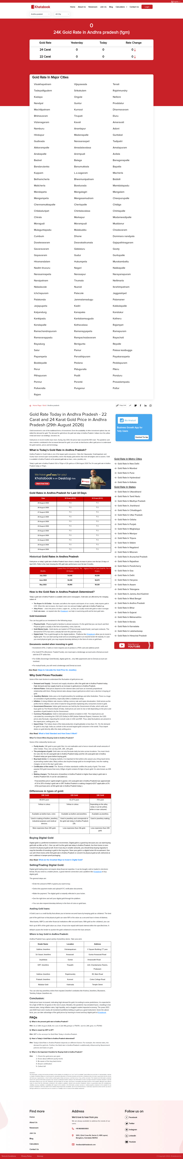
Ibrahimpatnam (121, 286)
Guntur (78, 103)
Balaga (78, 160)
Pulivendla (39, 388)
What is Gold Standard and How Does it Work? (58, 733)
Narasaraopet (81, 141)
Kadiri (77, 305)
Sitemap (40, 1156)
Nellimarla (118, 280)
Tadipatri (117, 141)
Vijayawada (80, 84)
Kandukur (118, 312)
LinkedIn (132, 1136)
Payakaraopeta (121, 356)
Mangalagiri (80, 191)
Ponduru (117, 375)
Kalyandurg (40, 312)
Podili (77, 375)
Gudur (77, 255)
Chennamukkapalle (44, 204)
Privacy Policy (26, 1156)
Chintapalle (119, 210)
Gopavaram (40, 255)
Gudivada (39, 141)
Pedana (78, 362)
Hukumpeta (80, 261)
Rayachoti (118, 337)
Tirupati (78, 115)
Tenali (116, 84)
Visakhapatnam (42, 84)
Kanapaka (79, 312)
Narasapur (80, 274)
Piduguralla (80, 369)
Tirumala (79, 280)
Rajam (37, 394)
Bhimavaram (41, 115)
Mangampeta (41, 198)
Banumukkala (81, 166)
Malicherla (39, 185)
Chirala (38, 217)
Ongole (78, 96)
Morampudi (80, 223)
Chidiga (117, 204)
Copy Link (123, 405)
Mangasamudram (83, 198)
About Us (82, 7)
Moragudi (39, 223)
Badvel (38, 160)
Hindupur (39, 134)
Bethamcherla (41, 179)
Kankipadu (40, 318)
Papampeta (40, 356)
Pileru (116, 369)
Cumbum (39, 236)
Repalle (117, 343)
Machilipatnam (42, 109)
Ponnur (38, 381)
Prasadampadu (121, 381)
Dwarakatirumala (83, 242)
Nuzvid (78, 286)
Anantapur (80, 128)
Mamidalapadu (121, 185)
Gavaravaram (41, 248)
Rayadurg (39, 343)
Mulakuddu (80, 229)
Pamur (77, 350)
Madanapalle (81, 134)
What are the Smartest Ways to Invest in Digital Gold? (61, 860)
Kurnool (78, 109)
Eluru (115, 115)
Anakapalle (40, 153)
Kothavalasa (81, 324)
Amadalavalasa (82, 147)
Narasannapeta (42, 274)
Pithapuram (40, 375)
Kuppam (38, 172)
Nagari (78, 267)
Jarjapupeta (40, 305)
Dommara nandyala (123, 236)
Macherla (118, 172)
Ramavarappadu (43, 337)
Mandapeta (40, 191)
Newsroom (92, 7)
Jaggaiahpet (120, 293)
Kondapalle (40, 324)
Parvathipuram (82, 356)
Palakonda (40, 299)
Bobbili (116, 179)
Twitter (131, 1123)
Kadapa (38, 96)
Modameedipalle (122, 217)
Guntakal (118, 134)
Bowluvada (80, 185)
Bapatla (117, 166)
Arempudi (79, 153)
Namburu (39, 128)
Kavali (77, 122)
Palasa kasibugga (122, 350)
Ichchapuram (41, 293)
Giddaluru (79, 248)
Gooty (116, 248)
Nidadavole (40, 286)
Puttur (116, 388)
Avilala (116, 153)
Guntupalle (119, 255)
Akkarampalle (41, 147)
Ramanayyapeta (83, 331)
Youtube (132, 1142)
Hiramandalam (42, 261)
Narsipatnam (41, 280)
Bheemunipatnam (84, 179)
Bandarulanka (41, 166)
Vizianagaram (41, 122)
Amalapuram (120, 147)
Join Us (103, 7)
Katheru (117, 318)
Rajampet (118, 324)
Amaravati (118, 122)
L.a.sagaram (81, 172)
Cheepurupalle (121, 198)
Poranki (78, 381)
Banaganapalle (121, 160)
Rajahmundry (120, 90)
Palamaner (119, 299)
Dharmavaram (120, 109)
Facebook (132, 1117)
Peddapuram (120, 362)
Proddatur (118, 103)
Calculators (120, 7)
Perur (37, 369)
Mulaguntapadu (42, 229)
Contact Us (134, 7)
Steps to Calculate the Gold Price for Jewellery (57, 670)
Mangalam (118, 191)
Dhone (78, 236)
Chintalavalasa (82, 210)
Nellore (117, 96)
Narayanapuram (122, 274)
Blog (111, 7)
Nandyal (38, 103)
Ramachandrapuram (45, 331)
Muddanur (118, 223)
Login (147, 7)
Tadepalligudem (43, 90)
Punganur (79, 388)
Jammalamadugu (83, 299)
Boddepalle (40, 362)
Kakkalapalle (120, 305)
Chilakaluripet (41, 210)
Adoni (116, 128)
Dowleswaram (42, 242)
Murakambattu (121, 261)
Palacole (79, 293)
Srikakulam (80, 90)
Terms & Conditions (9, 1156)
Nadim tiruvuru (42, 267)
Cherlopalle (80, 204)
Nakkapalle (119, 267)
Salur (37, 350)
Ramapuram (119, 331)
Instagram (132, 1129)
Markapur (79, 217)
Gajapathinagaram (123, 242)
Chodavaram (120, 229)
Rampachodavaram (85, 337)
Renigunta (79, 343)
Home (73, 7)
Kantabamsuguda (84, 318)
